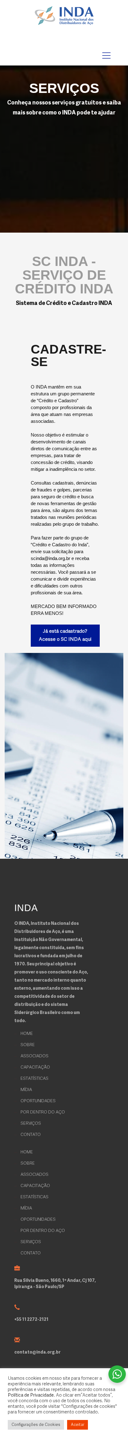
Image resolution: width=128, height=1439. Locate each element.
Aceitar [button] (77, 1425)
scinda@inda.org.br (50, 558)
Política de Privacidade (31, 1395)
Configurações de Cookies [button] (35, 1425)
